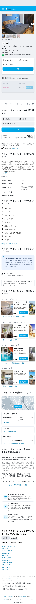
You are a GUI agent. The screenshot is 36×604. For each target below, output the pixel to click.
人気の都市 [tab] (14, 538)
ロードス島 (15, 599)
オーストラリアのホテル (8, 546)
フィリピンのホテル (7, 562)
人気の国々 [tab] (5, 538)
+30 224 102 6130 (7, 52)
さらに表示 (4, 173)
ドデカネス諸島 (4, 599)
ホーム (5, 596)
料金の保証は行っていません (11, 578)
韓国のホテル (5, 555)
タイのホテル (5, 569)
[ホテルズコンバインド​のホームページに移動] (11, 9)
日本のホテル (5, 553)
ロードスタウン (26, 599)
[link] (14, 316)
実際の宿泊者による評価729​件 (21, 55)
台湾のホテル (5, 548)
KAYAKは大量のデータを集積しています (15, 586)
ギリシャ (11, 596)
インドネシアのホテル (8, 551)
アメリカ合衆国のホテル (8, 558)
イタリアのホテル (6, 567)
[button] (3, 9)
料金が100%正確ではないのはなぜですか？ (16, 589)
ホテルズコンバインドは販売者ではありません (17, 583)
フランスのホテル (6, 560)
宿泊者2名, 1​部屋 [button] (8, 64)
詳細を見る (23, 312)
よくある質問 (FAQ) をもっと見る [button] (18, 485)
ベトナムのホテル (6, 565)
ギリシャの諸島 (22, 596)
